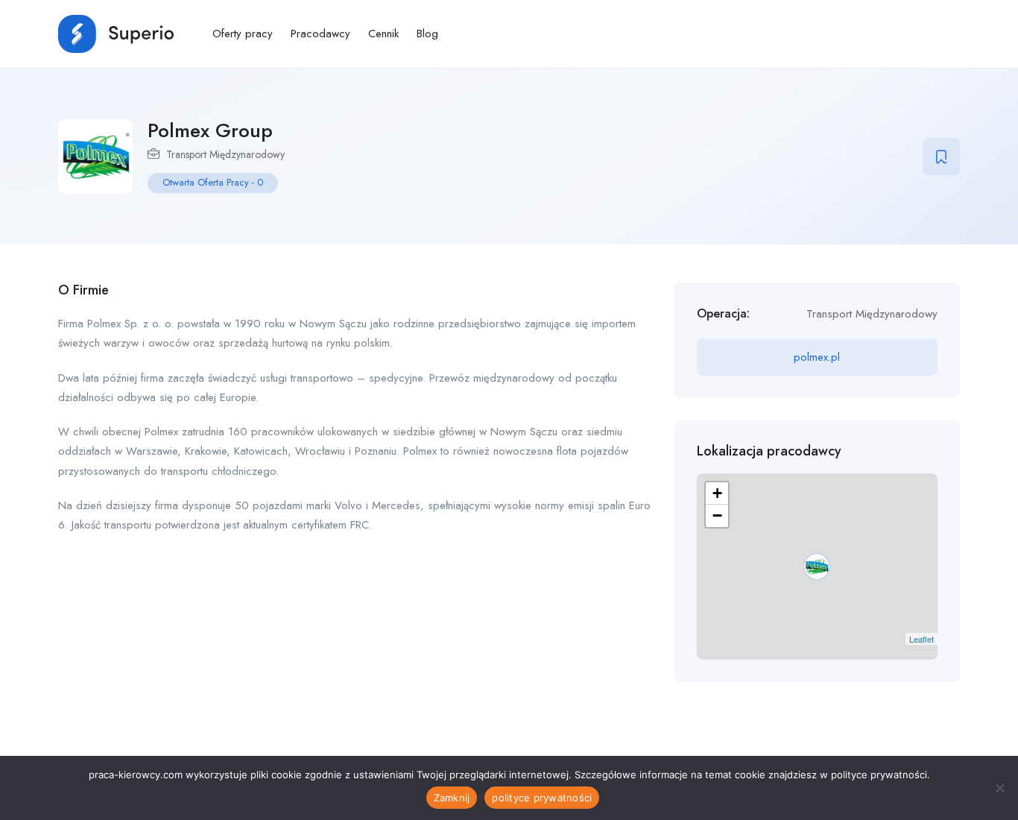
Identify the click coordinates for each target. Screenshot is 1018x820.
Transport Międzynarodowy (225, 154)
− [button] (717, 515)
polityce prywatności (542, 798)
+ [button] (717, 493)
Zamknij (452, 798)
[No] (999, 787)
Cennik (383, 33)
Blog (427, 33)
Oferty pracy (242, 33)
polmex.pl (817, 357)
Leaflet (921, 639)
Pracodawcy (320, 33)
